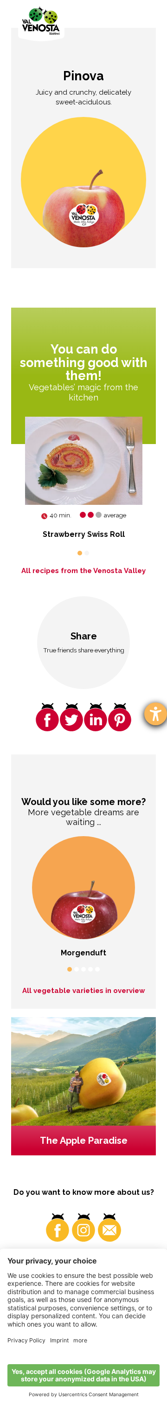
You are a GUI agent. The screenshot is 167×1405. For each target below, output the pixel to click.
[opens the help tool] (155, 713)
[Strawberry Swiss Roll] (83, 461)
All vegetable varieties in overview (83, 990)
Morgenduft (83, 952)
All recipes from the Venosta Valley (83, 571)
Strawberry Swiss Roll (84, 534)
